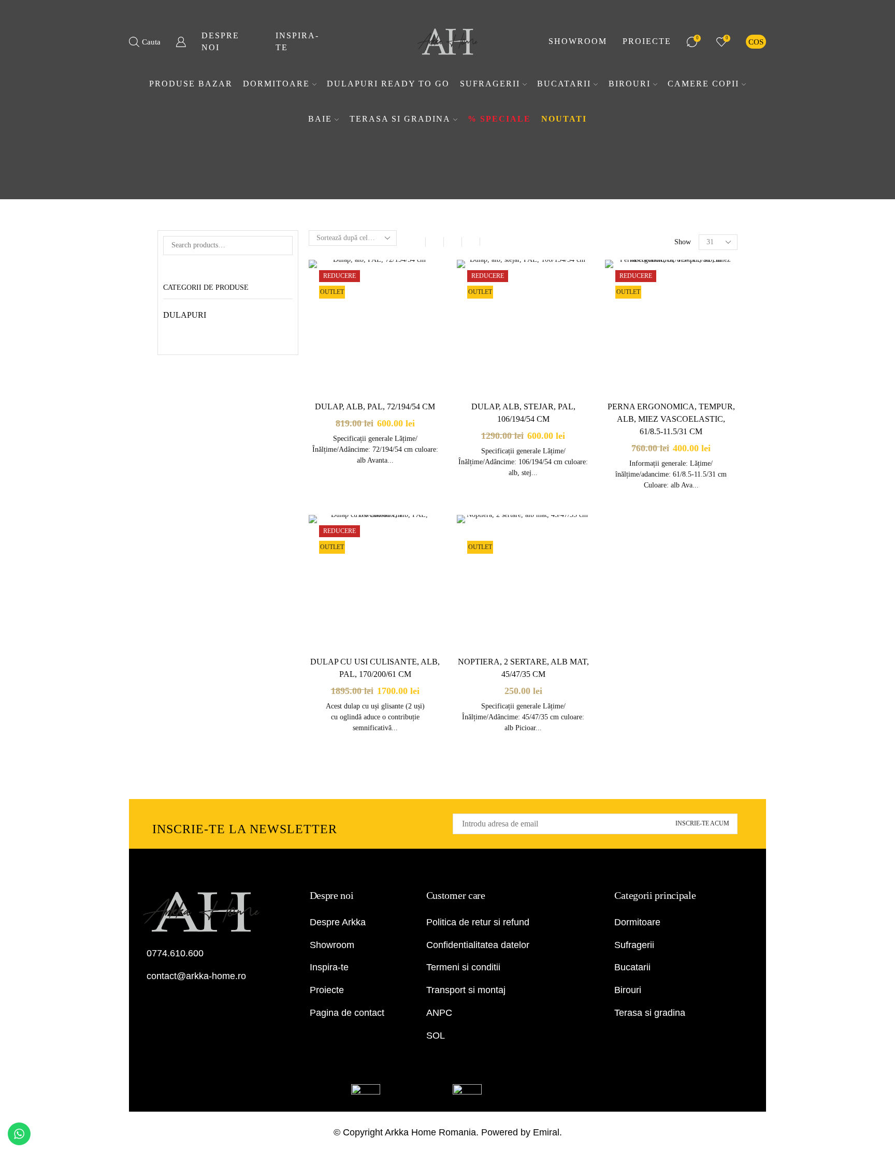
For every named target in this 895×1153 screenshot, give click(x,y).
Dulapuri (184, 315)
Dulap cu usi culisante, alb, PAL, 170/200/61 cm (375, 667)
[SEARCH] (283, 245)
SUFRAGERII (490, 83)
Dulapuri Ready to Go (388, 83)
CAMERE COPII (703, 83)
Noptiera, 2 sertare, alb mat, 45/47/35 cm (523, 667)
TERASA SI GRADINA (400, 118)
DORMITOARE (276, 83)
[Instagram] (158, 1002)
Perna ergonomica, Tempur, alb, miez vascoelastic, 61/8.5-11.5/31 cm (671, 419)
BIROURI (630, 83)
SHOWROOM (577, 41)
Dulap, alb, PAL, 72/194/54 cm (375, 406)
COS (755, 41)
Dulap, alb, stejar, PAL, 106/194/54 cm (523, 412)
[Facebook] (143, 1002)
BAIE (320, 118)
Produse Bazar (191, 83)
